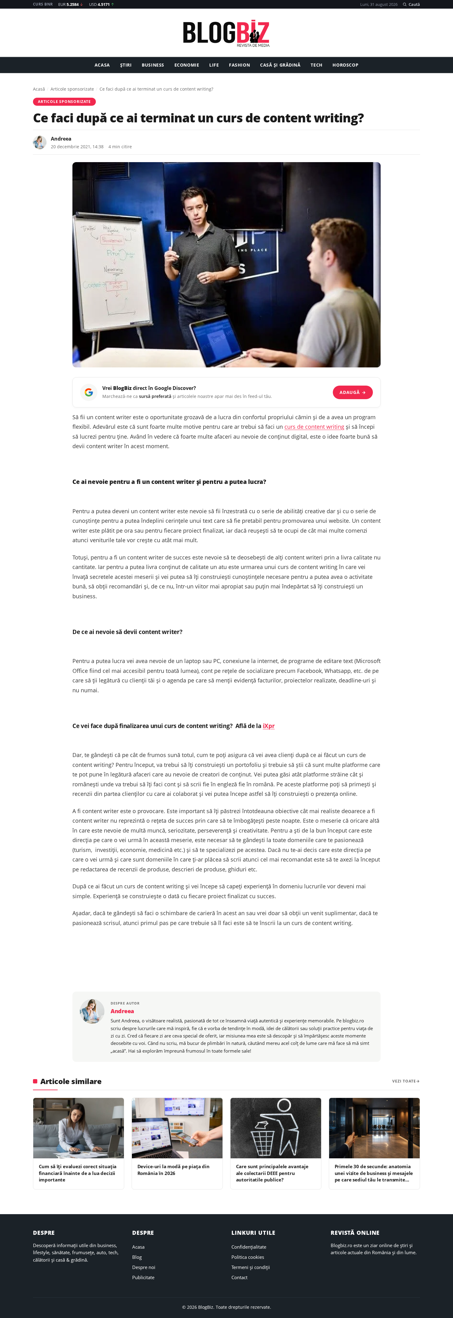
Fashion (239, 65)
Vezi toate (404, 1081)
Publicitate (143, 1277)
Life (214, 65)
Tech (316, 65)
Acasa (102, 65)
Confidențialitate (248, 1247)
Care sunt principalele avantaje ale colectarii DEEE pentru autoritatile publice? (272, 1173)
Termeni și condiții (250, 1267)
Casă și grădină (280, 65)
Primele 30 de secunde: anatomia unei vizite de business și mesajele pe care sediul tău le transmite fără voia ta (374, 1176)
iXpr (269, 726)
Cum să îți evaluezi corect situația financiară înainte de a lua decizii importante (78, 1173)
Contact (239, 1277)
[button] (411, 4)
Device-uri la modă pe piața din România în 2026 (173, 1169)
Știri (126, 65)
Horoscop (345, 65)
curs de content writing (314, 426)
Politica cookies (247, 1257)
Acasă (39, 89)
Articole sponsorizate (72, 89)
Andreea (61, 138)
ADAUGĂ (353, 392)
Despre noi (143, 1267)
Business (153, 65)
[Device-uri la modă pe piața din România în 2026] (177, 1128)
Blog (137, 1257)
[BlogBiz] (226, 33)
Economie (186, 65)
